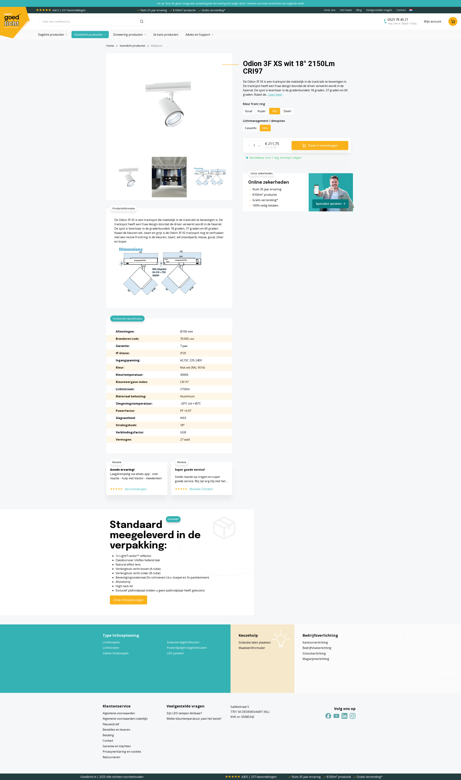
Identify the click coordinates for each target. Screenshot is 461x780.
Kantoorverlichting (315, 642)
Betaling (108, 735)
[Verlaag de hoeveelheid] (249, 145)
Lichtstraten (111, 648)
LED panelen (175, 653)
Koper (262, 111)
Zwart (287, 111)
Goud (248, 111)
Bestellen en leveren (116, 730)
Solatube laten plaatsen (255, 642)
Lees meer (275, 95)
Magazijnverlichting (316, 659)
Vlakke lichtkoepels (116, 653)
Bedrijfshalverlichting (317, 648)
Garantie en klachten (117, 746)
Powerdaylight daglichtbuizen (187, 648)
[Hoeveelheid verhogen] (260, 145)
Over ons (329, 10)
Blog (359, 10)
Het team (346, 10)
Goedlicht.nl (88, 777)
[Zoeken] (143, 21)
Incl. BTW (271, 147)
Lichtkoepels (111, 642)
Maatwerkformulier (252, 648)
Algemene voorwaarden (119, 713)
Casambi (250, 128)
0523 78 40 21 (398, 19)
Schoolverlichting (314, 653)
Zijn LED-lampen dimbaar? (184, 713)
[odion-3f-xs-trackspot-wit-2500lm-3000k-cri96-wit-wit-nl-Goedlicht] (169, 104)
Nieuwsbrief (111, 724)
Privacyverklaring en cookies (122, 752)
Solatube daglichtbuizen (183, 642)
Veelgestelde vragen (379, 10)
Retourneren (111, 757)
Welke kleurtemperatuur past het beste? (194, 719)
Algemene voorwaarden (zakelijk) (125, 719)
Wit (274, 111)
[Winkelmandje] (452, 21)
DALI (265, 128)
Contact (401, 10)
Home (110, 45)
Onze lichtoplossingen (128, 600)
